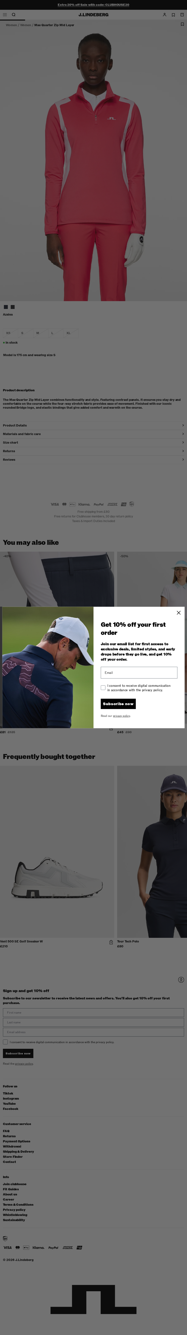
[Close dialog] (179, 613)
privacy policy (121, 716)
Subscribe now (118, 703)
